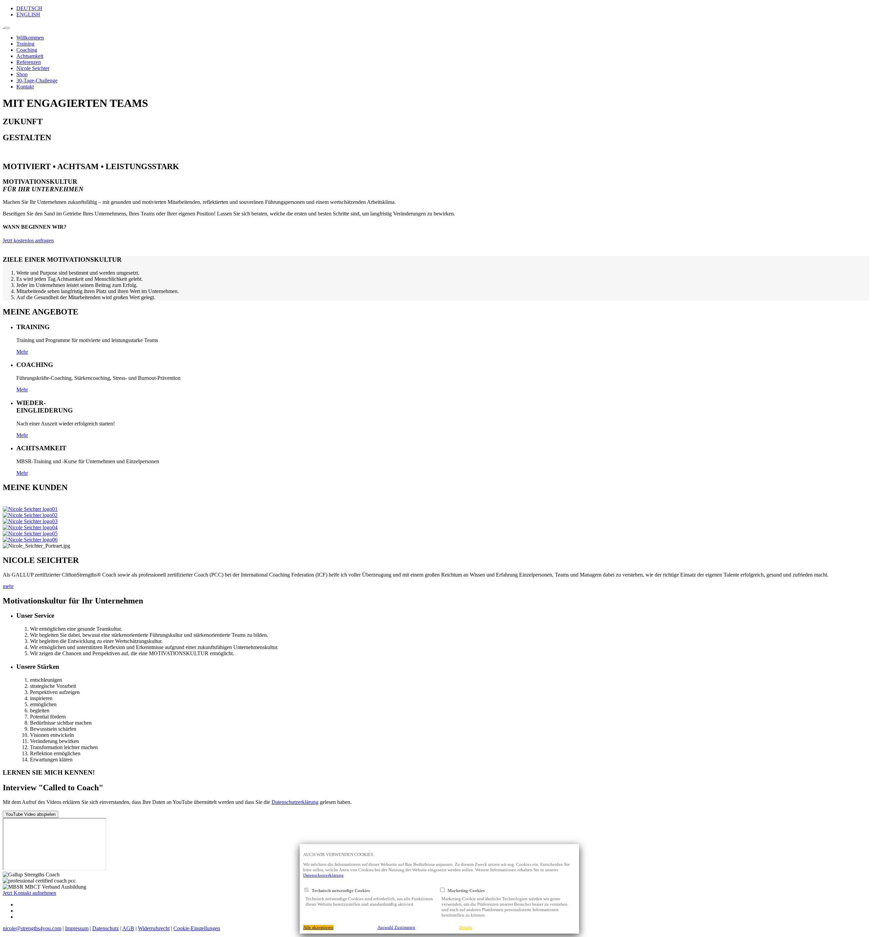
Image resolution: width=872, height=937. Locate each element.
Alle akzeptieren (318, 927)
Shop (22, 74)
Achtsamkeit (29, 56)
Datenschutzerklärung (294, 802)
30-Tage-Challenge (37, 80)
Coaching (26, 50)
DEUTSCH (29, 8)
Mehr (22, 352)
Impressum (77, 928)
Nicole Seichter (32, 68)
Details (465, 927)
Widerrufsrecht (154, 928)
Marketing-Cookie (464, 890)
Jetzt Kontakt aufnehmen (29, 893)
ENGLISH (28, 14)
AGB (128, 928)
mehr (8, 586)
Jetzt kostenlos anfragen (28, 240)
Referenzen (28, 62)
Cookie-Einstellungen (196, 928)
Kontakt (25, 87)
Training (25, 44)
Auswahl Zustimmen (396, 927)
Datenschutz (105, 928)
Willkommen (30, 38)
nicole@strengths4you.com (32, 928)
